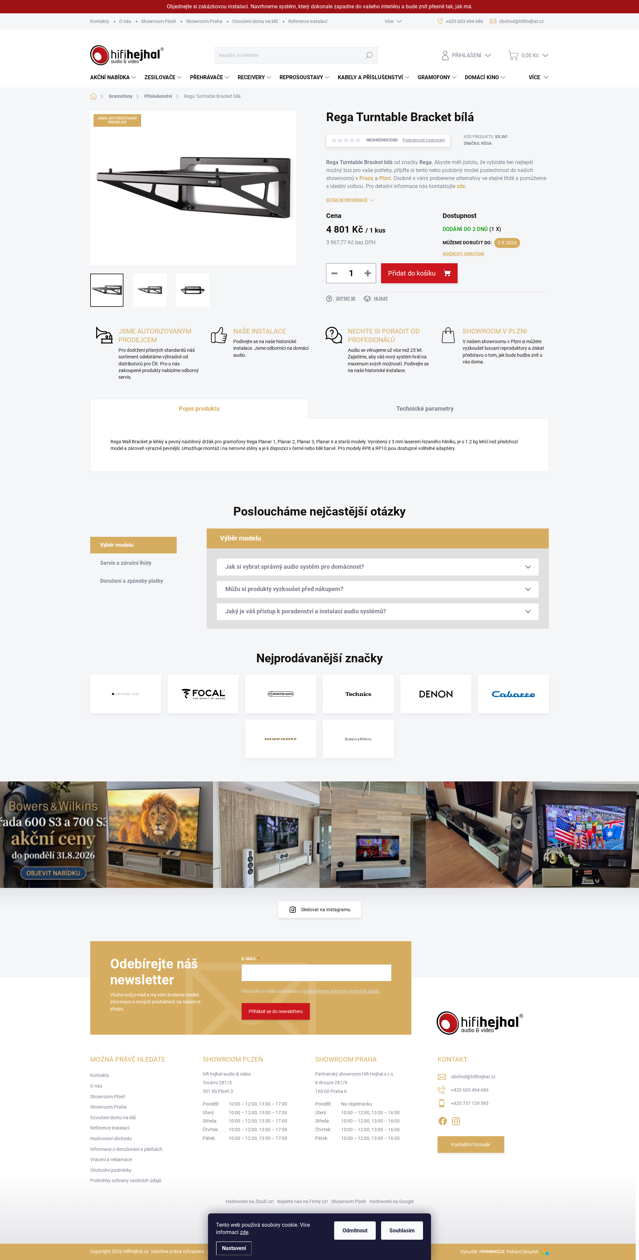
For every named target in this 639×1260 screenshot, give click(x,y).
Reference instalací (307, 21)
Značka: (478, 143)
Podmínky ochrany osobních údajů (125, 1180)
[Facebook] (443, 1120)
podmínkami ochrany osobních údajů (341, 991)
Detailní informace (346, 200)
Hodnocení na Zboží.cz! (250, 1201)
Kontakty (99, 21)
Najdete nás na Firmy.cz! (302, 1201)
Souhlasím (402, 1230)
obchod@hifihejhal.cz (473, 1076)
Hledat (369, 55)
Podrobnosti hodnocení (424, 140)
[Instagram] (456, 1120)
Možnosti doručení (464, 254)
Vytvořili (468, 1251)
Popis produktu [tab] (199, 408)
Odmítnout (354, 1230)
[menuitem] (114, 78)
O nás (125, 21)
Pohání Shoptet (523, 1251)
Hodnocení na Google (391, 1201)
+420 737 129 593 (470, 1103)
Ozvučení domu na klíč (255, 21)
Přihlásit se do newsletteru (276, 1011)
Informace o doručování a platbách (126, 1149)
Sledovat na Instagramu (325, 909)
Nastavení (234, 1248)
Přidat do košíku (412, 273)
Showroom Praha (204, 21)
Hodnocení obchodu (111, 1138)
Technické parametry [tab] (425, 408)
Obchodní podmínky (110, 1170)
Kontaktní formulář (471, 1144)
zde (244, 1232)
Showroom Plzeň (158, 21)
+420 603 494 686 (470, 1090)
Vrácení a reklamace (111, 1159)
